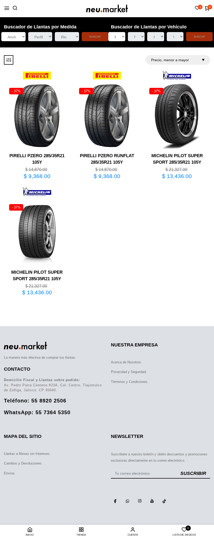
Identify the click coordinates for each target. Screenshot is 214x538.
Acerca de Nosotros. (126, 362)
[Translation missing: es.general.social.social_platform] (115, 501)
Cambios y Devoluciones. (23, 463)
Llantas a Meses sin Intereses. (27, 454)
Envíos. (10, 473)
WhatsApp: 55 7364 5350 (37, 412)
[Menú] (7, 8)
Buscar (95, 36)
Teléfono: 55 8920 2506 (35, 401)
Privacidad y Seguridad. (129, 372)
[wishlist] (197, 8)
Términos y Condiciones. (129, 382)
